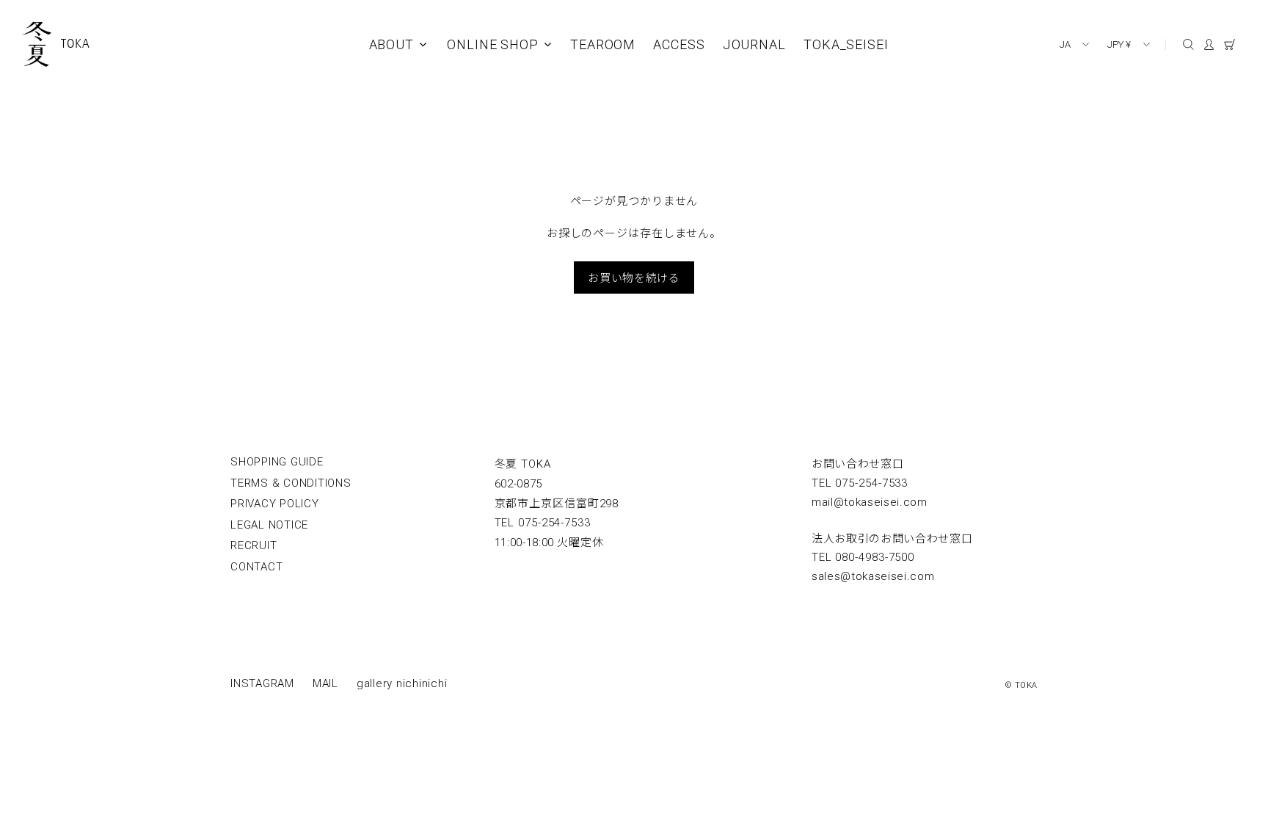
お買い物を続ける (633, 277)
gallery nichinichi (402, 683)
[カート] (1235, 46)
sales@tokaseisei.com (873, 576)
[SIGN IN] (1213, 46)
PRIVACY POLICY (274, 503)
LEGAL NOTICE (269, 524)
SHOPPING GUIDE (277, 461)
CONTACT (256, 566)
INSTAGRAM (262, 683)
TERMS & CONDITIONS (290, 483)
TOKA (75, 43)
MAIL (325, 683)
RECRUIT (253, 545)
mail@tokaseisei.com (870, 502)
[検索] (1188, 45)
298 (557, 503)
